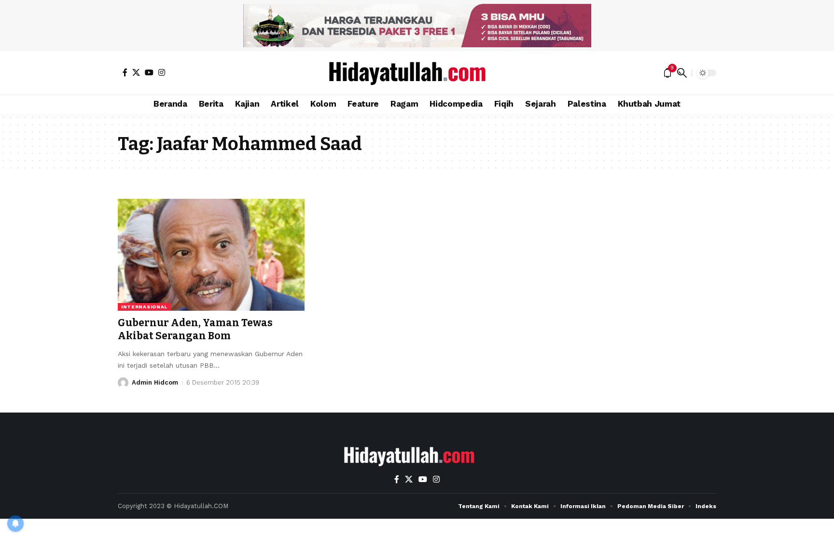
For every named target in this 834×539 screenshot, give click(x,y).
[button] (682, 73)
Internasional (144, 306)
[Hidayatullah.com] (416, 72)
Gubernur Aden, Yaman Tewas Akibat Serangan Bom (195, 329)
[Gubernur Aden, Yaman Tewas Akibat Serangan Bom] (211, 255)
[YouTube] (149, 72)
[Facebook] (125, 72)
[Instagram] (161, 72)
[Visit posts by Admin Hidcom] (123, 382)
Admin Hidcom (155, 382)
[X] (136, 72)
